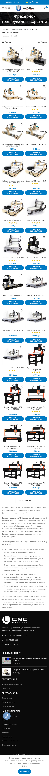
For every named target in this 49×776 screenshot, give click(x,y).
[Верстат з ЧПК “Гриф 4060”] (36, 207)
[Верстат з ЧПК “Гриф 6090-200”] (13, 317)
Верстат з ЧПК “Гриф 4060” (36, 220)
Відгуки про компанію (10, 741)
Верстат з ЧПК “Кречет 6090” (36, 181)
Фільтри (7, 42)
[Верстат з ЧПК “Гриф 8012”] (36, 317)
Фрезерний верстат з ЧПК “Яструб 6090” (36, 408)
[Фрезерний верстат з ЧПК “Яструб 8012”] (36, 434)
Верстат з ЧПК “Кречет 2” (36, 69)
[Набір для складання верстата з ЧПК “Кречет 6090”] (13, 168)
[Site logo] (24, 8)
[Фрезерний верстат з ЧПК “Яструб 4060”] (36, 355)
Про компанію (7, 737)
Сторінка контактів (9, 745)
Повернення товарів (9, 724)
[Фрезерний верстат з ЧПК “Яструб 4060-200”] (13, 394)
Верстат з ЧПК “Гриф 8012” (36, 330)
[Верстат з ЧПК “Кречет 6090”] (36, 168)
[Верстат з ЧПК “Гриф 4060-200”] (13, 245)
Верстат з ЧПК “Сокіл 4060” (12, 295)
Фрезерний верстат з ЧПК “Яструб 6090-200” (13, 447)
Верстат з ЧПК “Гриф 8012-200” (13, 368)
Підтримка (6, 728)
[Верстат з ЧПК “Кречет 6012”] (13, 207)
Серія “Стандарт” (8, 702)
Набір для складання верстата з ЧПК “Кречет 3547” (13, 108)
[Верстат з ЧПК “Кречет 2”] (36, 56)
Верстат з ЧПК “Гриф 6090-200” (13, 330)
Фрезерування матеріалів (12, 684)
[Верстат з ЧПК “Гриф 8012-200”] (13, 355)
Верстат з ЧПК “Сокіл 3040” (36, 258)
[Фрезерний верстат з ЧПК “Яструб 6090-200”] (13, 434)
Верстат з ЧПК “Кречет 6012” (13, 220)
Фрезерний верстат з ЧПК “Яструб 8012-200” (13, 484)
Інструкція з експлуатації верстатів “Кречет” (29, 669)
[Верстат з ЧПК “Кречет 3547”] (36, 94)
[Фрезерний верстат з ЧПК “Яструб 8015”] (36, 470)
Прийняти (24, 772)
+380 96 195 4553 (12, 2)
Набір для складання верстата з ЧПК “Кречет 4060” (13, 145)
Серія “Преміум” (8, 706)
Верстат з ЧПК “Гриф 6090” (36, 295)
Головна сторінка (8, 29)
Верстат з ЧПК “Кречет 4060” (36, 144)
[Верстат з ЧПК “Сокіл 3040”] (36, 245)
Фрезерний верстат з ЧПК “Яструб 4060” (36, 369)
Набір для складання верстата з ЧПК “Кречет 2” (13, 70)
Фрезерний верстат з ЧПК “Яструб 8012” (36, 447)
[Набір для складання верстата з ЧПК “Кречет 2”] (13, 56)
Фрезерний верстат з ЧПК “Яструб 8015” (36, 484)
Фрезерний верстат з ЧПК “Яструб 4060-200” (13, 408)
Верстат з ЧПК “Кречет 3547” (36, 107)
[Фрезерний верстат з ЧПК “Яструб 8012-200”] (13, 470)
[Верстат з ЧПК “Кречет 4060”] (36, 131)
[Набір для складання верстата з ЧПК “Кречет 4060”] (13, 131)
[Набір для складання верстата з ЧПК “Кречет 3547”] (13, 94)
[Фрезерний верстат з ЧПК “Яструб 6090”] (36, 394)
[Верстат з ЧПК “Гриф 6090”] (36, 282)
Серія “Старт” (7, 698)
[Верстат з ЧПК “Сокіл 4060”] (13, 282)
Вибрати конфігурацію (13, 79)
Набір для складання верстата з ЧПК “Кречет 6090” (13, 182)
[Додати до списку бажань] (21, 48)
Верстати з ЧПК (22, 29)
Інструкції (5, 733)
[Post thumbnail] (6, 661)
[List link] (24, 635)
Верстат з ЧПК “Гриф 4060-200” (13, 258)
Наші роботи (6, 688)
